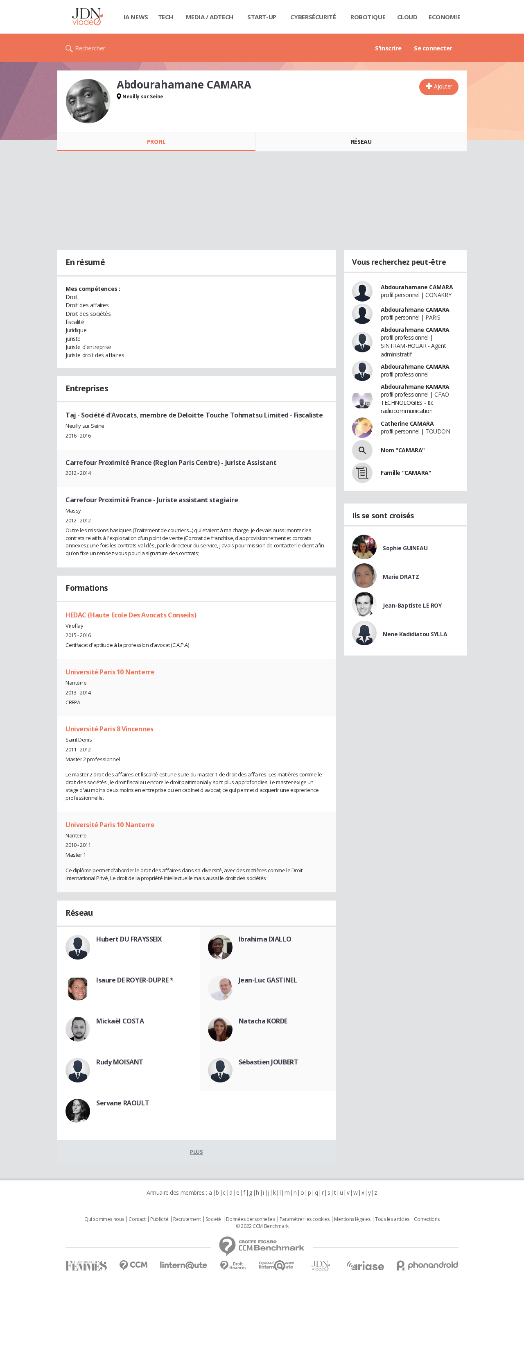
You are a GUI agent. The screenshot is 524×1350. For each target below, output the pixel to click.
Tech (165, 17)
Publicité (159, 1219)
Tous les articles (392, 1219)
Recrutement (187, 1219)
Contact (137, 1219)
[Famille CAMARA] (362, 473)
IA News (136, 17)
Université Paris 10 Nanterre (110, 671)
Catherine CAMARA (407, 423)
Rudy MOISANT (119, 1061)
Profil (156, 141)
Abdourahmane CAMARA (415, 309)
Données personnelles (250, 1219)
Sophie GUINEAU (405, 548)
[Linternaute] (184, 1265)
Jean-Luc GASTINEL (268, 980)
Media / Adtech (209, 17)
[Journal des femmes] (86, 1266)
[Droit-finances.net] (233, 1266)
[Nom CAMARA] (362, 450)
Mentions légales (352, 1219)
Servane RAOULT (122, 1102)
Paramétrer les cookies (305, 1219)
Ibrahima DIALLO (265, 939)
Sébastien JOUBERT (268, 1061)
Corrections (426, 1219)
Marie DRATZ (401, 577)
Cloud (407, 17)
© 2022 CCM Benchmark (262, 1226)
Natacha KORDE (263, 1021)
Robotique (367, 17)
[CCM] (133, 1265)
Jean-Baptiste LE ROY (412, 605)
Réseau (361, 141)
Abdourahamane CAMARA (417, 287)
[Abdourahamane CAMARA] (88, 101)
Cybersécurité (313, 17)
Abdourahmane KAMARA (415, 386)
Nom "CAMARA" (403, 450)
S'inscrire (388, 48)
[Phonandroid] (427, 1265)
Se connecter (433, 48)
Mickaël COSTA (120, 1021)
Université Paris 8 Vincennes (109, 728)
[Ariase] (365, 1265)
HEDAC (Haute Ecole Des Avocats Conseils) (131, 614)
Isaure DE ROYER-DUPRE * (134, 980)
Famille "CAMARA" (406, 472)
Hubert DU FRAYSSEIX (129, 939)
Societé (213, 1219)
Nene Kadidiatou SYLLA (415, 634)
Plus (196, 1151)
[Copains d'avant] (277, 1265)
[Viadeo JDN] (320, 1266)
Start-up (261, 17)
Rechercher (90, 48)
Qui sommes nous (104, 1219)
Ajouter (443, 86)
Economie (445, 17)
